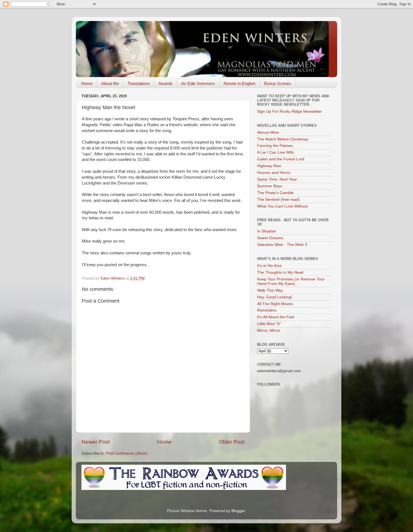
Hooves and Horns (273, 173)
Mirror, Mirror (268, 330)
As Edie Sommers (198, 83)
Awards (165, 83)
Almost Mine (268, 132)
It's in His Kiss (269, 266)
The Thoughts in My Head (280, 272)
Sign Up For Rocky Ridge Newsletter (289, 111)
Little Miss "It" (269, 324)
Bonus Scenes (277, 83)
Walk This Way (270, 290)
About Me (110, 83)
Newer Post (95, 442)
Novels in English (239, 83)
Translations (139, 83)
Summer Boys (269, 186)
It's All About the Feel (275, 317)
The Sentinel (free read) (278, 199)
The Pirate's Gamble (275, 193)
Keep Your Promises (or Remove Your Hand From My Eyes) (291, 281)
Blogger (238, 511)
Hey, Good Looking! (274, 297)
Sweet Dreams (270, 238)
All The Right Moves (275, 304)
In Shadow (266, 231)
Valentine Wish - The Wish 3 (282, 245)
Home (86, 83)
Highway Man (269, 166)
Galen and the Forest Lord (280, 159)
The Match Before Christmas (282, 139)
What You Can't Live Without (282, 206)
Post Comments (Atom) (127, 453)
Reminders (266, 310)
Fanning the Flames (275, 146)
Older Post (231, 442)
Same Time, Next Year (277, 179)
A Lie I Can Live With (275, 152)
